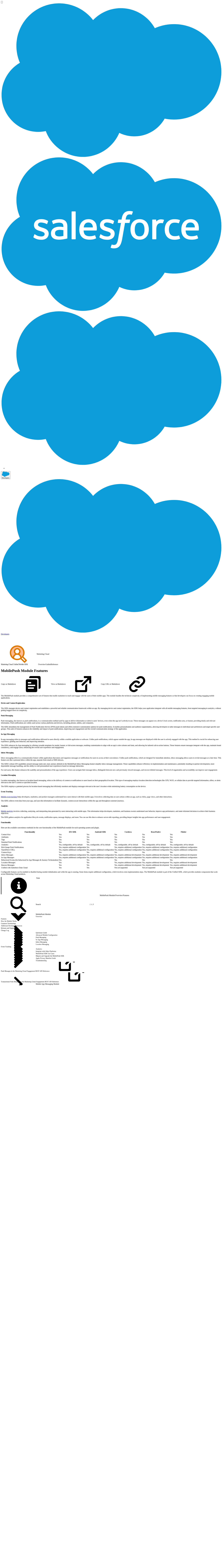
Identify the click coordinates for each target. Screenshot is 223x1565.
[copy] (26, 702)
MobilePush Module (107, 895)
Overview (119, 895)
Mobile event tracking (9, 797)
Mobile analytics (7, 811)
